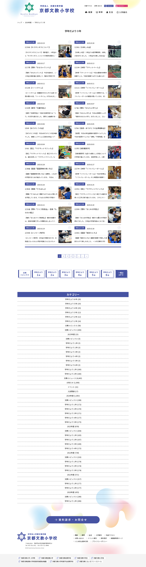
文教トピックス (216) (73, 457)
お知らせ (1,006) (73, 382)
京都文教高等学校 (65, 558)
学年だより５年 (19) (73, 303)
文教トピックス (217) (73, 479)
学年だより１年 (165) (73, 435)
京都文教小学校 (99, 558)
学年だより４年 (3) (73, 356)
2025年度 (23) (73, 334)
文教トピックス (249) (73, 496)
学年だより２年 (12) (73, 316)
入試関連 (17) (73, 391)
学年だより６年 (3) (73, 365)
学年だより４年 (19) (73, 308)
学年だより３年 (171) (73, 413)
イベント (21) (73, 387)
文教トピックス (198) (73, 400)
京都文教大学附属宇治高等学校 (62, 561)
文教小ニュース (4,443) (73, 378)
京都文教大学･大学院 (28, 558)
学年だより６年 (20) (73, 299)
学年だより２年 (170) (73, 409)
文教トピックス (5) (73, 338)
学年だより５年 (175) (73, 422)
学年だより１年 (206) (73, 501)
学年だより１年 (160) (73, 369)
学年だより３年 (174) (73, 470)
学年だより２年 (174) (73, 466)
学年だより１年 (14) (73, 321)
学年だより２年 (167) (73, 439)
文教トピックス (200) (73, 330)
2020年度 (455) (73, 492)
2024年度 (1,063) (73, 395)
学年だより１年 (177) (73, 483)
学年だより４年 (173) (73, 448)
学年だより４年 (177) (73, 417)
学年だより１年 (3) (73, 343)
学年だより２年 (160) (73, 374)
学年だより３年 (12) (73, 312)
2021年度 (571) (73, 474)
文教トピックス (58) (73, 325)
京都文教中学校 (82, 558)
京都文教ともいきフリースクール (90, 561)
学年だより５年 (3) (73, 360)
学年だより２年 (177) (73, 488)
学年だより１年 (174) (73, 461)
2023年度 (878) (73, 426)
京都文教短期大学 (47, 558)
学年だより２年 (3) (73, 347)
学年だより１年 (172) (73, 404)
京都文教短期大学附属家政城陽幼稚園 (33, 561)
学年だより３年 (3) (73, 352)
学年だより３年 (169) (73, 444)
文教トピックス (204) (73, 431)
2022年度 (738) (73, 452)
